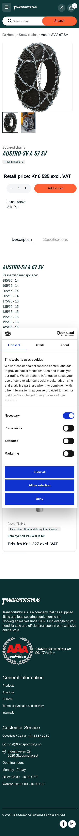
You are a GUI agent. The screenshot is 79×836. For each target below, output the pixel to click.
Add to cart (55, 188)
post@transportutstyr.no (25, 744)
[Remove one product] (11, 188)
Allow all (39, 472)
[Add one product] (25, 188)
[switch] (68, 428)
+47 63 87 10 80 (38, 735)
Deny (39, 498)
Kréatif (61, 814)
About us (8, 692)
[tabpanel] (39, 310)
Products (8, 685)
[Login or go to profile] (62, 8)
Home (11, 35)
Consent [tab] (14, 345)
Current (7, 699)
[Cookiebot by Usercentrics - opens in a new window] (56, 333)
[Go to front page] (25, 8)
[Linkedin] (72, 824)
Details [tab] (40, 345)
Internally (8, 712)
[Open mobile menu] (6, 7)
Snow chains (28, 35)
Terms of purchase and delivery (23, 705)
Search (59, 20)
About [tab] (64, 345)
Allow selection (39, 485)
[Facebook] (63, 824)
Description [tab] (22, 239)
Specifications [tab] (55, 239)
